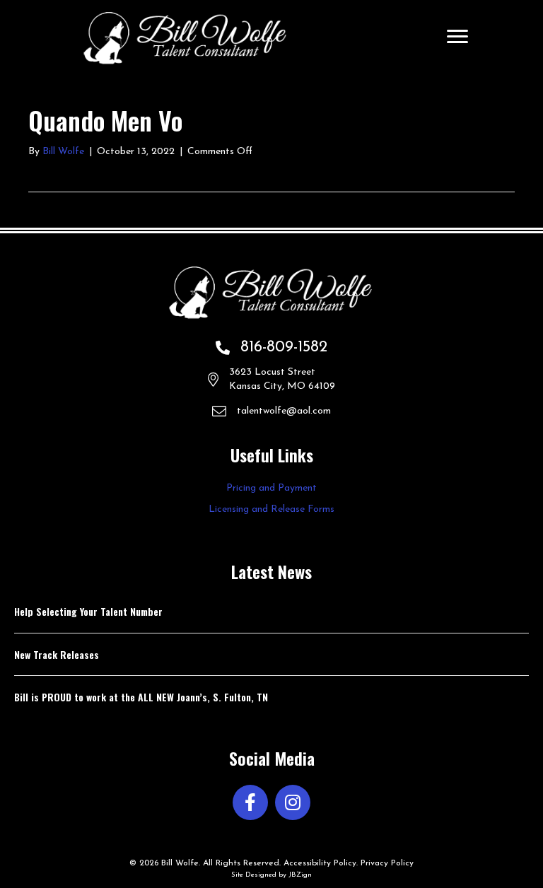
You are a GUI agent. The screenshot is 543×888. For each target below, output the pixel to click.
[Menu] (457, 37)
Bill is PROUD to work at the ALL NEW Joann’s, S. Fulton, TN (141, 696)
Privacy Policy (387, 863)
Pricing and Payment (271, 488)
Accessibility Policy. (321, 863)
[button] (250, 802)
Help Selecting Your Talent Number (88, 611)
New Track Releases (56, 654)
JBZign (300, 875)
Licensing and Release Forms (271, 509)
